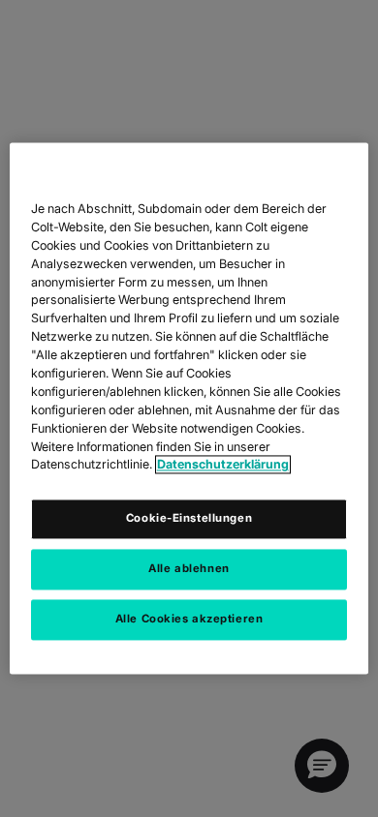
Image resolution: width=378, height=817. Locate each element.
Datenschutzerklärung (223, 465)
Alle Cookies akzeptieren (189, 619)
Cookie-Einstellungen (189, 519)
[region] (189, 408)
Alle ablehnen (188, 569)
